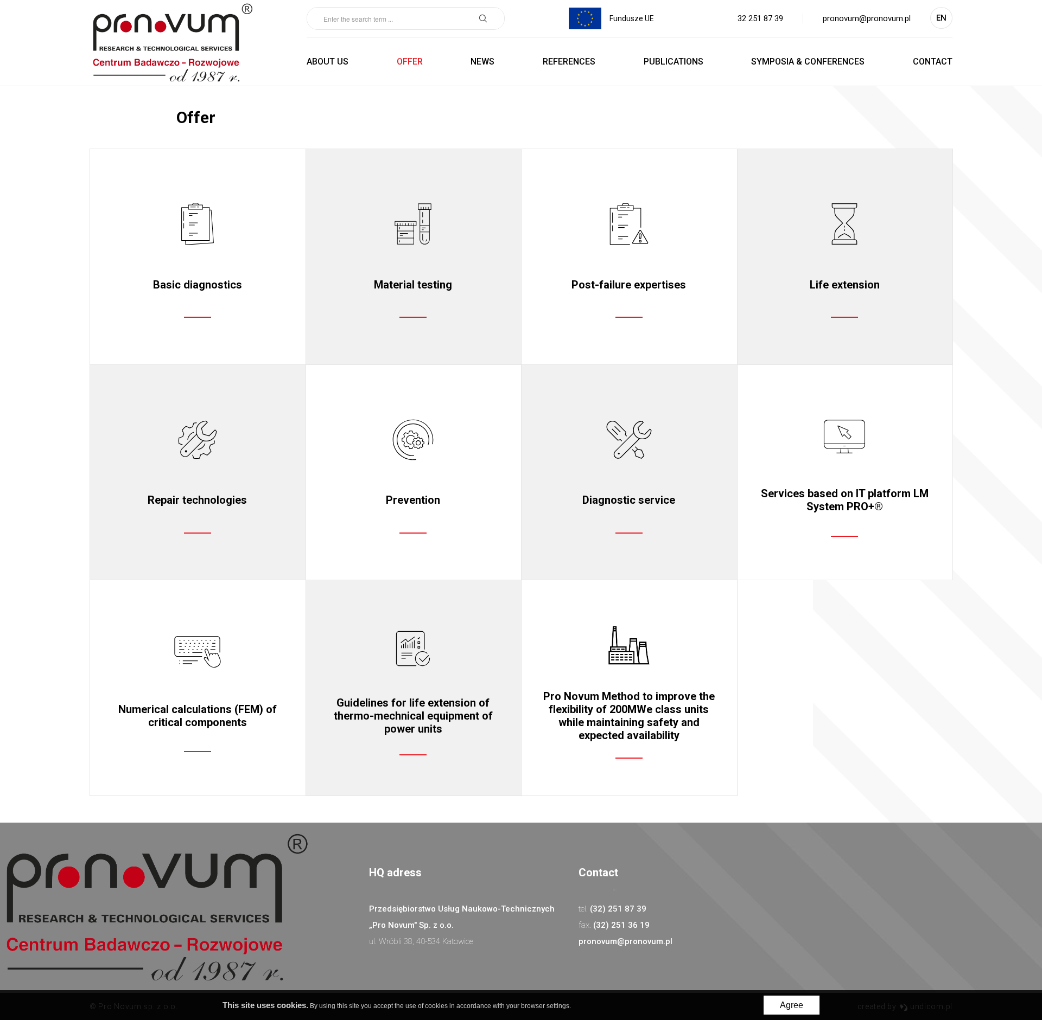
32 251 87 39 (760, 18)
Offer (410, 61)
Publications (673, 61)
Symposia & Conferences (808, 61)
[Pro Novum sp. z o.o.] (172, 43)
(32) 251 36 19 (621, 925)
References (569, 61)
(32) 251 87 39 (618, 909)
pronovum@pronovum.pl (867, 18)
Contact (932, 61)
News (482, 61)
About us (327, 61)
